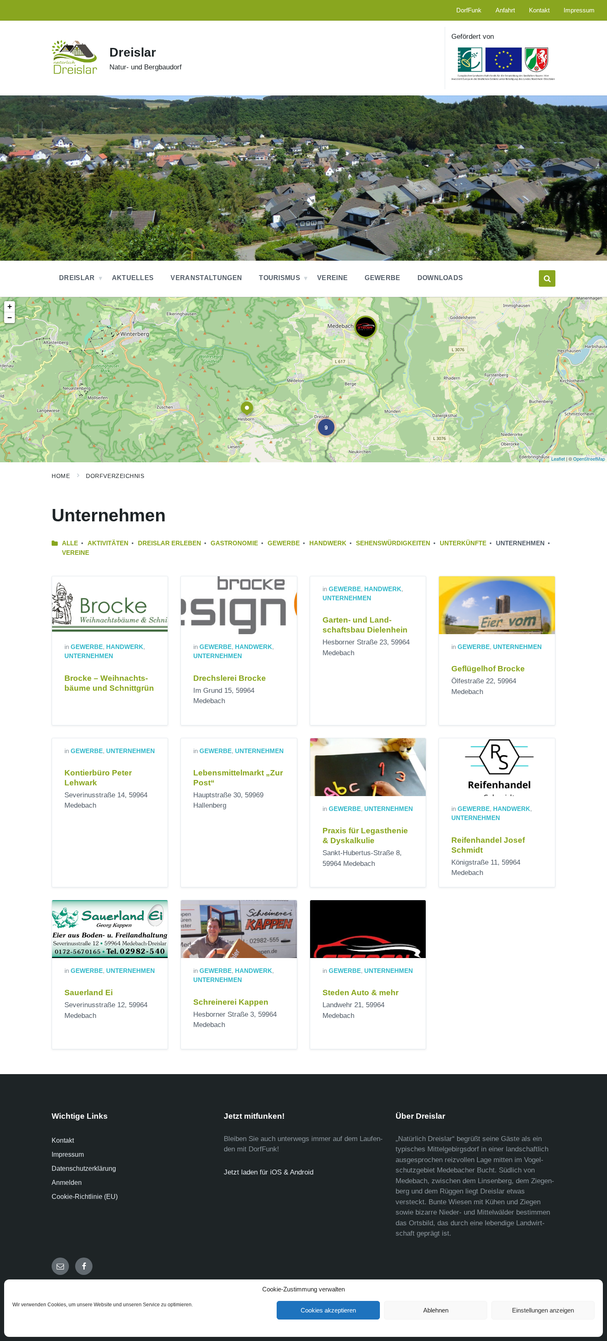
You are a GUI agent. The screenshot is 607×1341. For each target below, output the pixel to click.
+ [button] (9, 306)
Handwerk (327, 543)
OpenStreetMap (589, 458)
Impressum (68, 1154)
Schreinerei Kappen (230, 1002)
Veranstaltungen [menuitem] (206, 277)
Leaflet (558, 458)
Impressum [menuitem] (579, 10)
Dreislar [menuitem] (77, 277)
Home (61, 476)
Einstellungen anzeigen (543, 1310)
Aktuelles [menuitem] (133, 277)
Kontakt (63, 1140)
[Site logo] (74, 72)
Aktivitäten (108, 543)
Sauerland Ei (88, 992)
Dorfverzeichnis (115, 476)
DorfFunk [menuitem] (468, 10)
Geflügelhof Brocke (488, 668)
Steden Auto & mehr (360, 992)
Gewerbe (284, 543)
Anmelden (67, 1182)
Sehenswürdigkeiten (393, 543)
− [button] (9, 317)
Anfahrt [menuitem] (505, 10)
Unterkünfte (463, 543)
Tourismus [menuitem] (279, 277)
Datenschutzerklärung (84, 1168)
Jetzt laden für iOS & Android (268, 1172)
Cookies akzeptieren (328, 1310)
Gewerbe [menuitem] (382, 277)
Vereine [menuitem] (332, 277)
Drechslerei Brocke (229, 678)
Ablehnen (435, 1310)
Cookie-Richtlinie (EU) (85, 1196)
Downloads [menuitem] (440, 277)
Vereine (75, 552)
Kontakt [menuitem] (539, 10)
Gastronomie (234, 543)
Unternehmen (88, 656)
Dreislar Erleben (169, 543)
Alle (70, 543)
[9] (320, 421)
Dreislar (132, 52)
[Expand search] (547, 278)
